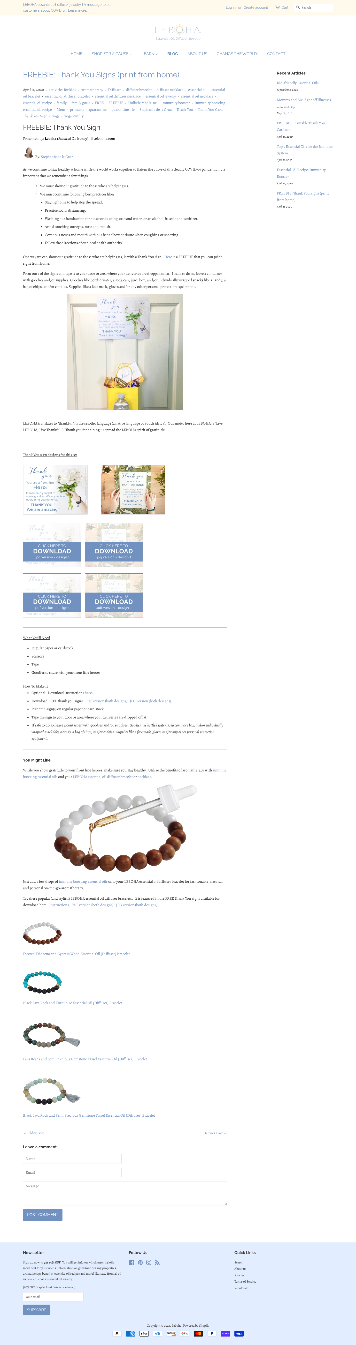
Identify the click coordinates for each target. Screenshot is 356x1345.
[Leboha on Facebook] (131, 1263)
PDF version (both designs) (106, 701)
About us (197, 54)
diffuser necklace (169, 89)
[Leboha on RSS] (157, 1263)
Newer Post (214, 1133)
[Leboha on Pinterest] (140, 1263)
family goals (80, 102)
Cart (285, 7)
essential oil (197, 89)
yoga (56, 116)
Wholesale (241, 1288)
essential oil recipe (37, 102)
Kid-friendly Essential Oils (297, 83)
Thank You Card (210, 109)
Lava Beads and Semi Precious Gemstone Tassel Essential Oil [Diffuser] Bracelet (85, 1059)
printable (77, 109)
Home (76, 54)
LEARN (148, 54)
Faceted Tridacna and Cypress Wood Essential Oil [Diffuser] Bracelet (76, 953)
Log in (231, 7)
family (62, 102)
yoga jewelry (74, 116)
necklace (144, 776)
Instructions (59, 905)
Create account (256, 7)
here (88, 692)
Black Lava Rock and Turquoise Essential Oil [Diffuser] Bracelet (72, 1003)
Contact (276, 54)
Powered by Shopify (196, 1325)
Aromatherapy (92, 89)
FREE (99, 102)
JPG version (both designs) (150, 701)
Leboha (50, 138)
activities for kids (62, 89)
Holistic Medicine (142, 102)
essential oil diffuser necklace (118, 96)
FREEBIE (115, 102)
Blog (172, 54)
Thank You (185, 109)
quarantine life (123, 109)
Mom (61, 109)
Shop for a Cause (111, 54)
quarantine (98, 109)
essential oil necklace (197, 96)
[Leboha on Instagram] (148, 1263)
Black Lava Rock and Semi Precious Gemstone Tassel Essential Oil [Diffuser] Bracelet (89, 1115)
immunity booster (176, 102)
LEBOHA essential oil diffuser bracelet (103, 776)
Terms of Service (245, 1281)
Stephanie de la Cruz (155, 109)
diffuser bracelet (139, 89)
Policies (239, 1275)
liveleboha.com (103, 138)
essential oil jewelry (161, 96)
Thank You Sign (35, 116)
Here (168, 257)
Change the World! (237, 54)
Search (238, 1262)
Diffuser (114, 89)
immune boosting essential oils (83, 881)
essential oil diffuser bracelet (67, 96)
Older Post (36, 1133)
